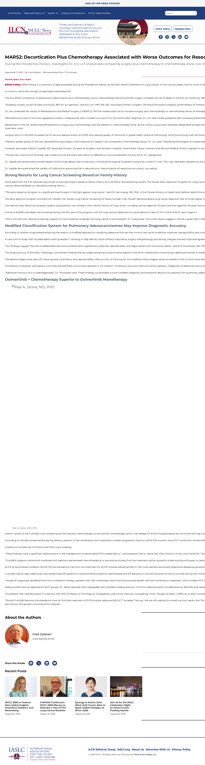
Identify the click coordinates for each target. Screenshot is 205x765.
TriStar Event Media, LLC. (145, 754)
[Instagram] (167, 37)
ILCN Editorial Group (102, 749)
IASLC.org (123, 749)
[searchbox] (181, 13)
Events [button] (51, 13)
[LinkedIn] (180, 37)
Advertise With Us (158, 749)
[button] (194, 12)
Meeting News (12, 79)
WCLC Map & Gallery (99, 13)
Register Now (183, 28)
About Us (138, 749)
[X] (173, 37)
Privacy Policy (181, 749)
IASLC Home (163, 28)
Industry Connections (73, 13)
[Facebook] (161, 37)
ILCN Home (14, 13)
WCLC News (25, 79)
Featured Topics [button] (32, 13)
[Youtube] (186, 37)
